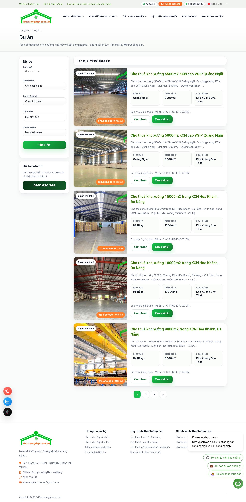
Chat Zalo (8, 402)
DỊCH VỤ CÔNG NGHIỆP (164, 16)
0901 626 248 (44, 185)
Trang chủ (24, 30)
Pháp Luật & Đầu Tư (95, 452)
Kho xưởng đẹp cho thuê (97, 442)
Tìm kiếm (44, 145)
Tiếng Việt (216, 3)
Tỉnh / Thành (30, 96)
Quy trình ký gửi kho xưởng (144, 442)
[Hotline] (7, 391)
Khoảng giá (29, 127)
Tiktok (8, 412)
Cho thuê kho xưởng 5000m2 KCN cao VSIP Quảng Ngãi (177, 135)
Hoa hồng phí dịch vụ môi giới (145, 452)
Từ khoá (27, 67)
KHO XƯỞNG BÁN (71, 16)
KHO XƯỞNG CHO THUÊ (102, 16)
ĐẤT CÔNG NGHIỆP (133, 16)
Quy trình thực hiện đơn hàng (145, 437)
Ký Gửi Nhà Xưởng (53, 4)
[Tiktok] (7, 412)
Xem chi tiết (162, 119)
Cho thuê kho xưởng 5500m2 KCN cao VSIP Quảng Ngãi (177, 74)
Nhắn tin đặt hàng (171, 4)
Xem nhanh (140, 119)
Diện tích (28, 111)
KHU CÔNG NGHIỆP (212, 16)
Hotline (8, 391)
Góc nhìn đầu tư (195, 4)
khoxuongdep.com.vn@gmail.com (41, 482)
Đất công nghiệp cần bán (98, 447)
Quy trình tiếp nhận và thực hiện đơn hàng (89, 4)
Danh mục (28, 80)
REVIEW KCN (189, 16)
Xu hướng (150, 4)
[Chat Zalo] (7, 401)
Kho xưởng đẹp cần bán (97, 437)
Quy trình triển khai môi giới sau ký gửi (150, 447)
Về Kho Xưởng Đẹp (29, 4)
